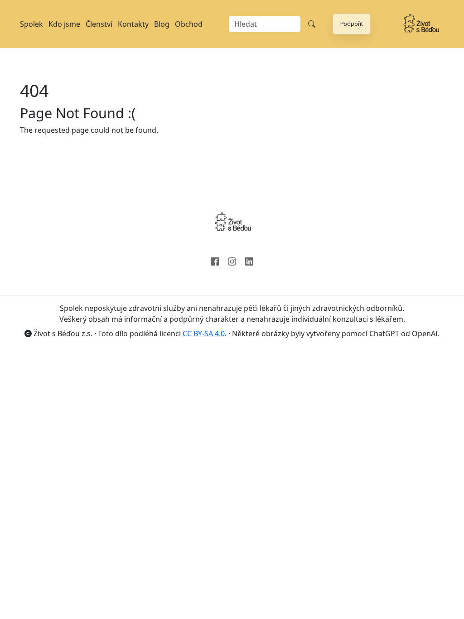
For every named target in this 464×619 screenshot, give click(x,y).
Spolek (31, 24)
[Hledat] (312, 24)
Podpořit (351, 23)
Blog (161, 24)
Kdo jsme (64, 24)
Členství (99, 24)
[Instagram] (232, 260)
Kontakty (133, 24)
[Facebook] (215, 260)
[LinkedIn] (249, 260)
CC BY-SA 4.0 (204, 334)
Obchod (189, 24)
